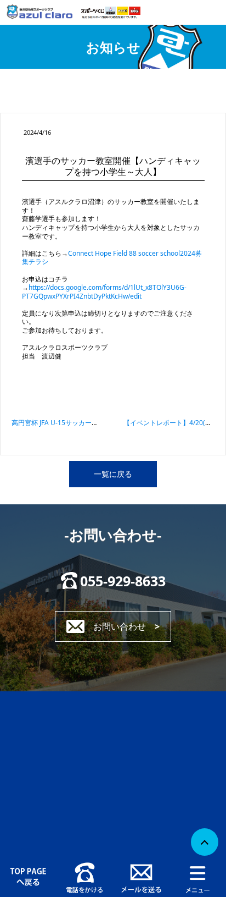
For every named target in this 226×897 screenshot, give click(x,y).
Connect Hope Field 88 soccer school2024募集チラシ (112, 258)
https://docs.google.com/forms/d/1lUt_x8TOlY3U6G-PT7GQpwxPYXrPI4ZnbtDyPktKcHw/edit (104, 292)
